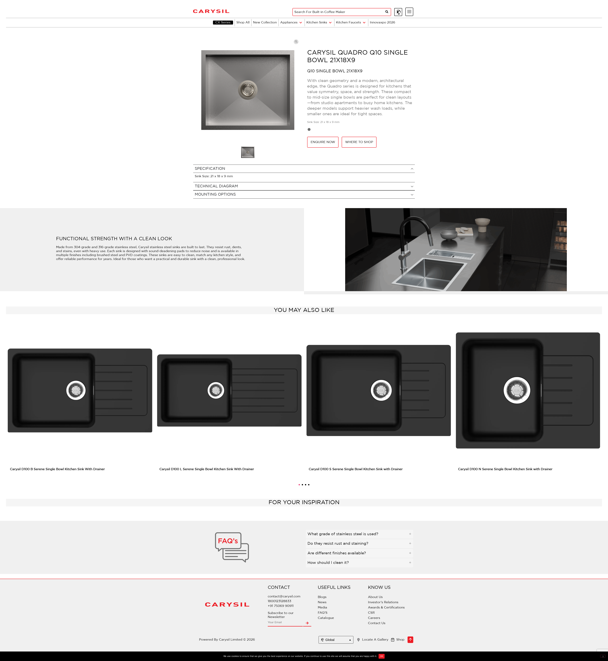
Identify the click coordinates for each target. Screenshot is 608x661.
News (322, 602)
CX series (223, 22)
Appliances (289, 22)
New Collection (265, 22)
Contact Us (376, 623)
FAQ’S (322, 612)
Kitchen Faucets (348, 22)
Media (322, 607)
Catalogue (326, 618)
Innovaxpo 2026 (382, 22)
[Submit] (307, 623)
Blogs (322, 597)
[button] (299, 484)
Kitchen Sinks (316, 22)
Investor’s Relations (383, 602)
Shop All (243, 22)
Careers (374, 618)
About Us (375, 597)
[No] (603, 656)
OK (381, 656)
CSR (371, 612)
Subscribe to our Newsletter (281, 615)
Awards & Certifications (386, 607)
